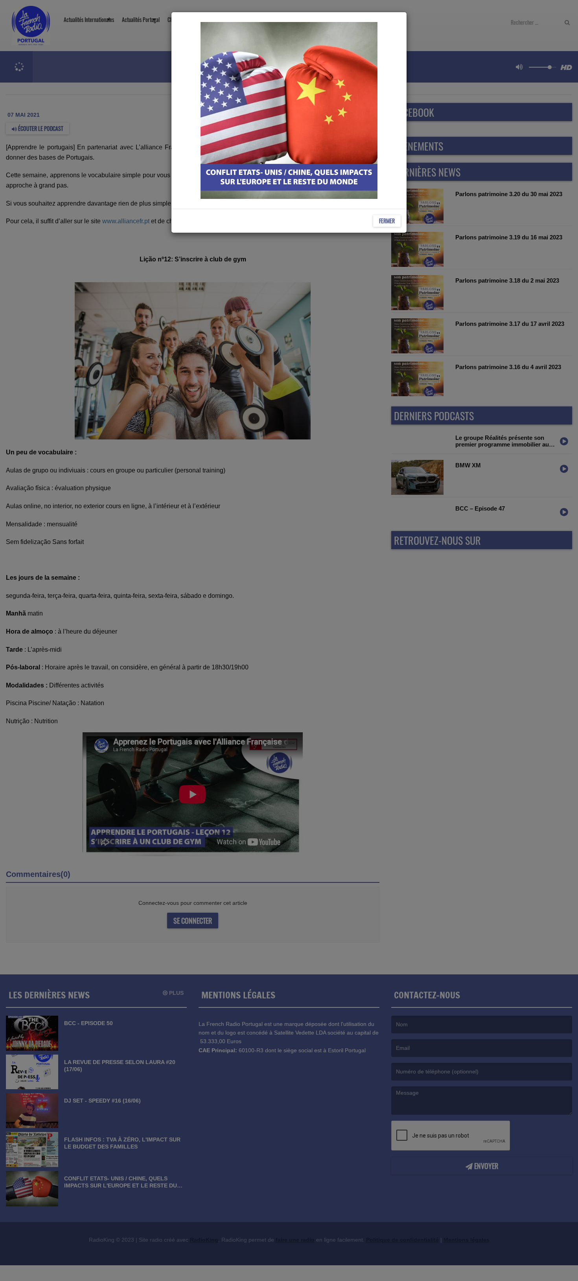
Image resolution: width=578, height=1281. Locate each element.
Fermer (387, 221)
